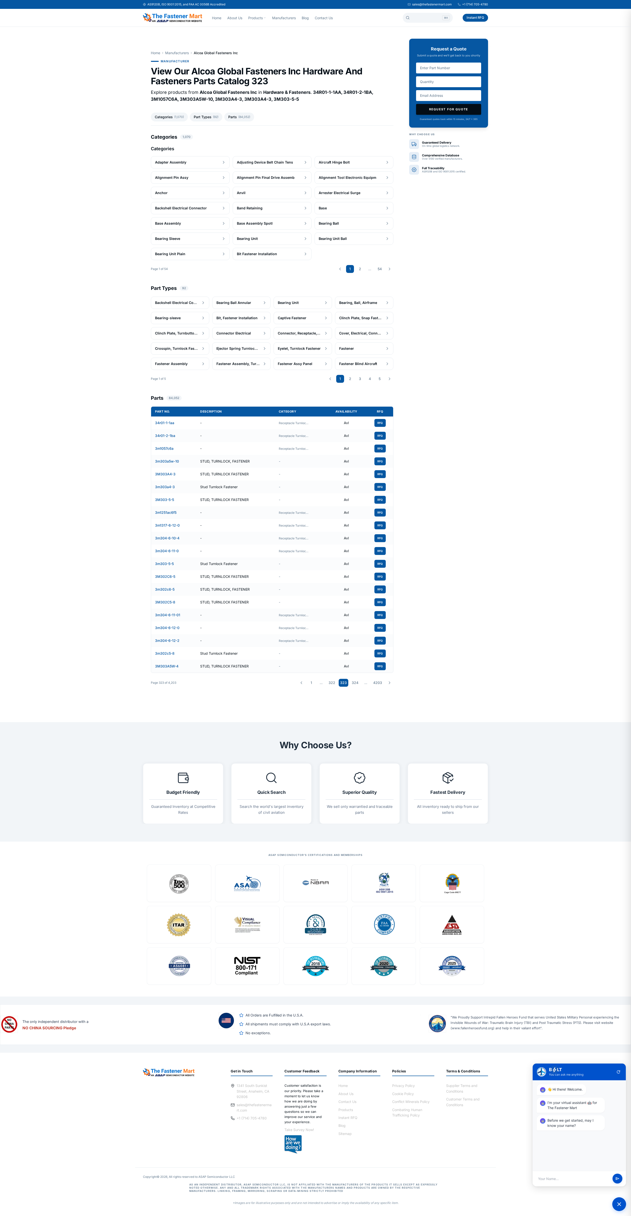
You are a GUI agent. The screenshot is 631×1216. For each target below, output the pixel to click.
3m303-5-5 (164, 564)
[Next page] (389, 269)
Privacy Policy (403, 1085)
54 (380, 269)
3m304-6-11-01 (167, 615)
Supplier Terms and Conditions (461, 1088)
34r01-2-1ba (165, 435)
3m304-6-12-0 (167, 628)
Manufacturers (284, 18)
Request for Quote (448, 109)
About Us (234, 18)
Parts (239, 117)
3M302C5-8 (165, 602)
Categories (169, 117)
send (617, 1179)
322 (332, 683)
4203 (377, 683)
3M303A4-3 (165, 474)
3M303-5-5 (164, 500)
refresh (618, 1072)
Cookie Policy (403, 1094)
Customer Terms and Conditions (463, 1102)
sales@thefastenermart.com (432, 4)
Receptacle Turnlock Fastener (293, 423)
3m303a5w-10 (167, 461)
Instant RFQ (475, 17)
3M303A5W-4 (166, 666)
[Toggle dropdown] (264, 17)
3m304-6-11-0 (167, 551)
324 (355, 683)
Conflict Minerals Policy (411, 1101)
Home (216, 18)
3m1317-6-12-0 (167, 525)
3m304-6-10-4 (167, 538)
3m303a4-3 (165, 487)
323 (343, 683)
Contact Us (324, 18)
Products (255, 18)
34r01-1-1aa (164, 423)
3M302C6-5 (165, 576)
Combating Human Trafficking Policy (407, 1112)
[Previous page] (340, 269)
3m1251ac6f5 (165, 512)
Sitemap (345, 1134)
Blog (305, 18)
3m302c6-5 (165, 589)
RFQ (380, 423)
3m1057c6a (164, 448)
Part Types (206, 117)
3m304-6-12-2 (167, 640)
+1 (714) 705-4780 (475, 4)
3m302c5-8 (165, 653)
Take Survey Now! (299, 1130)
